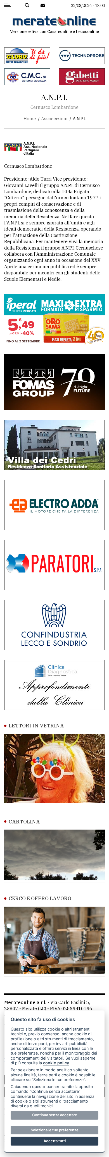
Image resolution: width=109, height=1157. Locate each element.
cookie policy (56, 1062)
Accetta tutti (55, 1141)
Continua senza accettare (54, 1115)
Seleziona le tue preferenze (55, 1130)
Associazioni (54, 118)
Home (29, 118)
